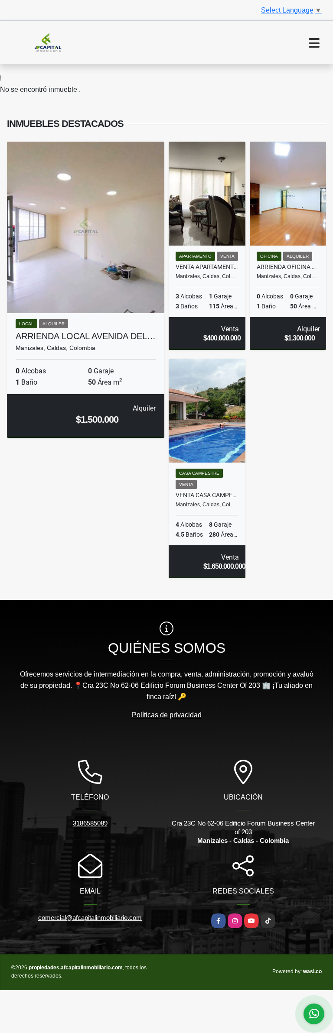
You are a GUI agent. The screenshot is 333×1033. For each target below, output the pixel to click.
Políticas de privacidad (167, 715)
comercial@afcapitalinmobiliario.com (90, 917)
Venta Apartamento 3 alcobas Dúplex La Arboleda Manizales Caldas (207, 266)
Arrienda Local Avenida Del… (86, 336)
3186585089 (90, 823)
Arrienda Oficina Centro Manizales (288, 266)
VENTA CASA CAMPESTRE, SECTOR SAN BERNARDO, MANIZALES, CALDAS (207, 495)
